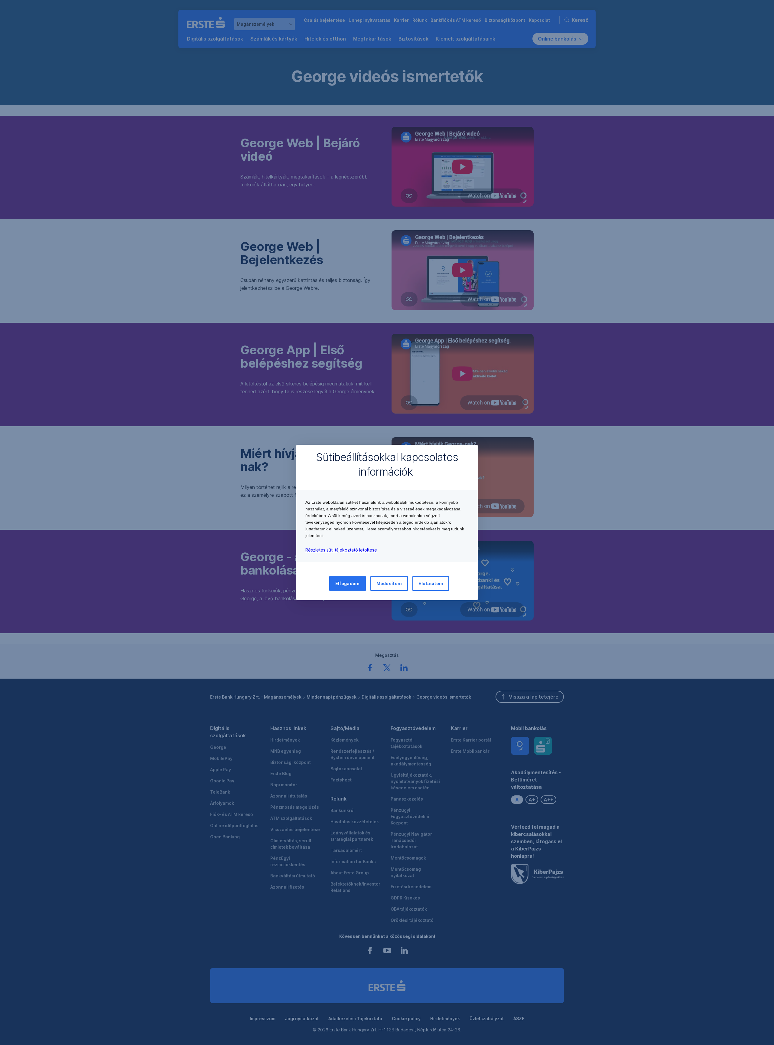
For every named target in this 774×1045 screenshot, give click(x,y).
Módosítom (389, 583)
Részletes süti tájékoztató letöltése (341, 549)
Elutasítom (430, 583)
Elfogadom (347, 583)
